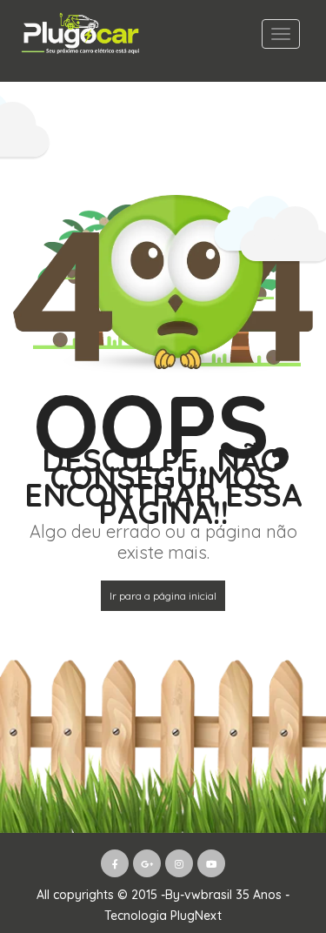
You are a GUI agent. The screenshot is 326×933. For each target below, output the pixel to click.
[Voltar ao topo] (269, 824)
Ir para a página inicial (163, 595)
